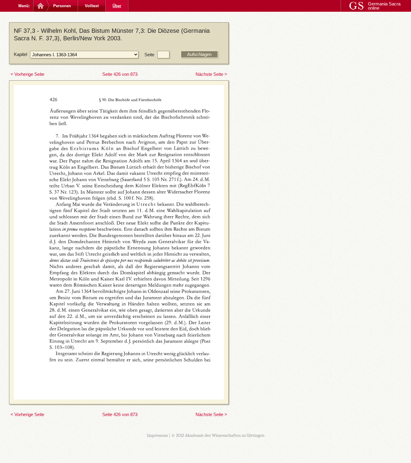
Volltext (92, 6)
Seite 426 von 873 (120, 74)
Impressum (157, 435)
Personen (62, 6)
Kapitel (20, 54)
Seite (149, 54)
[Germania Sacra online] (40, 6)
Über (117, 6)
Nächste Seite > (211, 74)
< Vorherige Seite (27, 74)
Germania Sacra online (384, 6)
